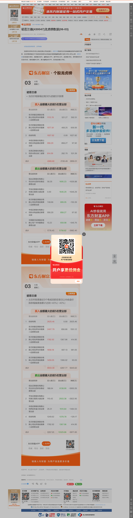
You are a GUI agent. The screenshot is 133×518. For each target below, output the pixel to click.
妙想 (68, 1)
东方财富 (39, 1)
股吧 (80, 1)
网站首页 (23, 1)
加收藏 (27, 1)
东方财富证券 (53, 1)
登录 (90, 1)
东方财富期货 (62, 1)
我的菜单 (96, 1)
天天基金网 (46, 1)
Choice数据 (73, 1)
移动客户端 (32, 1)
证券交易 (102, 1)
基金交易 (108, 1)
